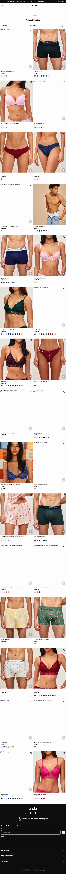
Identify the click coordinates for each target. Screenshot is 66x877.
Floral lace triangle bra (39, 691)
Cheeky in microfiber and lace (7, 71)
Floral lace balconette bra (39, 278)
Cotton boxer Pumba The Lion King (42, 639)
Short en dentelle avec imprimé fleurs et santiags (12, 536)
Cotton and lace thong (39, 123)
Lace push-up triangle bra (40, 794)
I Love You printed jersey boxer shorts (42, 742)
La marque (35, 15)
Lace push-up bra (38, 433)
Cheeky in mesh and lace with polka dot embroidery (45, 588)
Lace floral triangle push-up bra (41, 329)
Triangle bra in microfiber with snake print (10, 226)
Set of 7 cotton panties (6, 175)
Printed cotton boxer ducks (7, 691)
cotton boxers (37, 71)
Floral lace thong (4, 742)
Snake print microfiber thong (40, 484)
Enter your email (5, 829)
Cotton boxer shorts (38, 226)
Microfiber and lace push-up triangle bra (10, 123)
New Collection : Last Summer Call (16, 1)
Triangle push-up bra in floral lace (8, 329)
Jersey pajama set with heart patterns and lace (11, 588)
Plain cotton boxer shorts (40, 536)
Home (30, 15)
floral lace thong (4, 794)
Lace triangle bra (4, 381)
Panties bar (41, 1)
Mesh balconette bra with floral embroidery (10, 484)
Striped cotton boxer (5, 639)
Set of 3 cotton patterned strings (41, 381)
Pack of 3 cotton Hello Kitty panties (8, 433)
